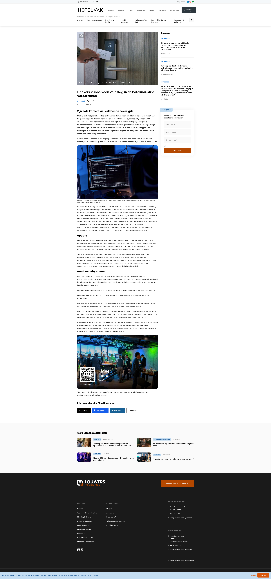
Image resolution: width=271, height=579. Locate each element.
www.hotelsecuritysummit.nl (105, 392)
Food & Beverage (124, 21)
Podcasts (121, 10)
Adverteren (141, 10)
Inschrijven (177, 150)
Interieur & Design (109, 21)
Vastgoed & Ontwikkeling (87, 513)
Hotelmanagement (94, 20)
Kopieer (133, 411)
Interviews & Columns (179, 21)
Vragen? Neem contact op (176, 483)
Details (253, 575)
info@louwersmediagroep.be (181, 550)
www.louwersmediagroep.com (182, 561)
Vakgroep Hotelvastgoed (188, 10)
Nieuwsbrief (162, 10)
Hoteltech (81, 101)
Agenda (151, 10)
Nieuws (80, 20)
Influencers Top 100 (141, 21)
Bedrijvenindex (174, 10)
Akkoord (263, 575)
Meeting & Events (84, 517)
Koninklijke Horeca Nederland (158, 21)
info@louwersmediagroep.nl (181, 518)
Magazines (110, 10)
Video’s (131, 10)
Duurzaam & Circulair (85, 537)
